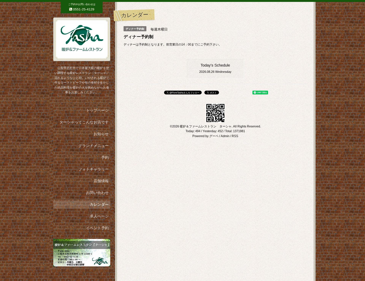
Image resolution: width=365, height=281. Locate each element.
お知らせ (101, 134)
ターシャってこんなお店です (84, 122)
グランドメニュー (93, 146)
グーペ (213, 136)
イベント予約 (97, 228)
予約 (105, 157)
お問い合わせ (97, 193)
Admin (225, 136)
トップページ (97, 110)
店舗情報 (101, 181)
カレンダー (99, 204)
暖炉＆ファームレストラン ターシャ (206, 126)
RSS (235, 136)
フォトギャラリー (93, 169)
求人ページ (99, 216)
